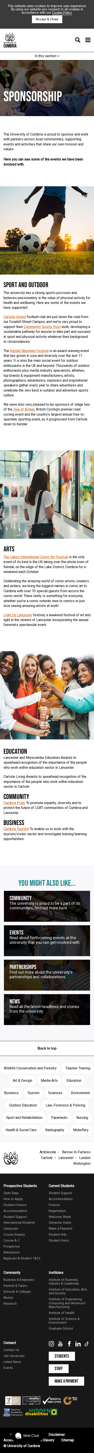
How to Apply (13, 1199)
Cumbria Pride (14, 803)
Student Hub (57, 1234)
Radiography (54, 1130)
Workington (82, 1163)
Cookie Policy (62, 12)
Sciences (55, 1093)
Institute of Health (62, 1313)
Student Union (59, 1240)
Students (62, 1356)
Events (8, 1368)
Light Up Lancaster (17, 615)
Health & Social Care (21, 1130)
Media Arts (49, 1080)
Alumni (8, 1297)
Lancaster (65, 1158)
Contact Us (11, 1350)
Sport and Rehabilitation (24, 1117)
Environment (80, 1093)
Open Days (11, 1193)
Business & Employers (18, 1280)
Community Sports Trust (42, 327)
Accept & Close (47, 19)
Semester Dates (60, 1222)
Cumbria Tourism (16, 829)
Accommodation (15, 1211)
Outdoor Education (23, 1105)
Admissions (11, 1252)
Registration (57, 1211)
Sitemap (67, 1440)
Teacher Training (77, 1068)
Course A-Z (11, 1240)
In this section (46, 56)
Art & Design (22, 1080)
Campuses (10, 1228)
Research (10, 1303)
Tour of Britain (23, 409)
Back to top (47, 1048)
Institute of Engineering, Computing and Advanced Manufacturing (67, 1303)
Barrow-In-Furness (76, 1152)
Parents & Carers (15, 1285)
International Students (19, 1222)
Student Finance (15, 1205)
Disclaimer (57, 1434)
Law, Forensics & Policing (65, 1105)
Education (73, 1080)
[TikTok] (87, 1345)
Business (11, 1093)
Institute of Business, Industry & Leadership (64, 1282)
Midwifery (81, 1130)
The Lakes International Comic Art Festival (35, 557)
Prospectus (11, 1246)
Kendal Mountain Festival (29, 351)
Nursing (82, 1117)
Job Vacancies (13, 1356)
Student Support (15, 1217)
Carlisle (47, 1158)
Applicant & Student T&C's (21, 1258)
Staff (59, 1368)
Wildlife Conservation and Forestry (30, 1068)
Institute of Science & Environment (64, 1321)
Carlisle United (14, 317)
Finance (54, 1205)
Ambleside (48, 1152)
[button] (27, 1436)
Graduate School (61, 1328)
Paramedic (59, 1117)
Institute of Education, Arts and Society (68, 1291)
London (85, 1158)
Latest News (12, 1362)
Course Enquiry (14, 1234)
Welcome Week (60, 1217)
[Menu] (82, 40)
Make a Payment (60, 1228)
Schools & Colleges (17, 1291)
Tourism (33, 1093)
